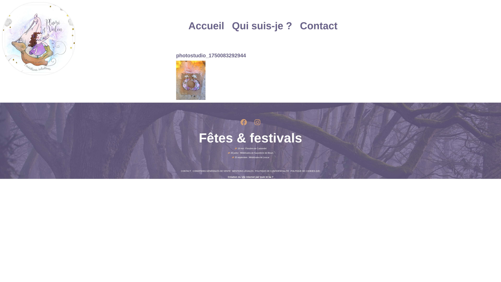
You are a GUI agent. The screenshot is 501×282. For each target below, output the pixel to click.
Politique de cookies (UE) (305, 171)
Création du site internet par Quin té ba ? (250, 177)
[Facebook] (243, 122)
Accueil (206, 26)
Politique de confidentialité (272, 171)
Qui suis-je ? (262, 26)
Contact (319, 26)
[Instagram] (257, 122)
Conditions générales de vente (212, 171)
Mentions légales (243, 171)
